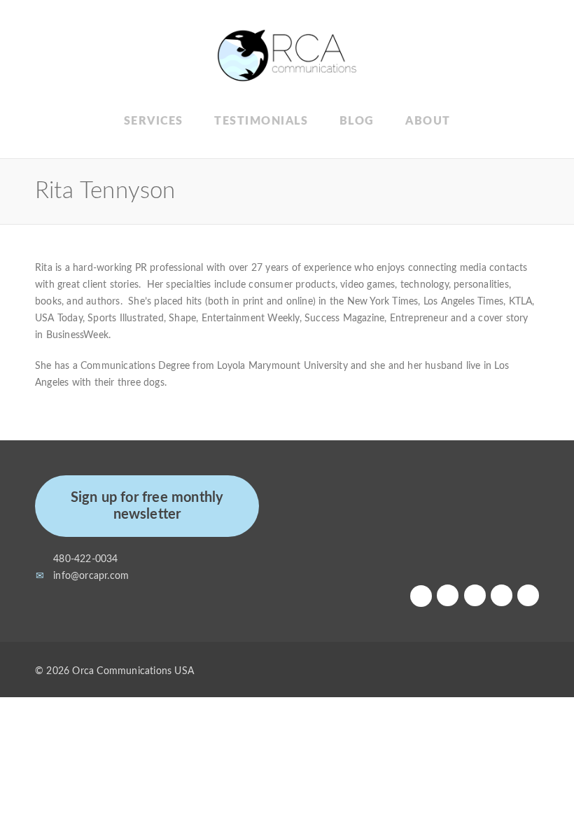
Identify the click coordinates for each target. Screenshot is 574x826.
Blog (357, 121)
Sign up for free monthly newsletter (147, 506)
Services (153, 121)
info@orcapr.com (91, 576)
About (428, 121)
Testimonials (261, 121)
